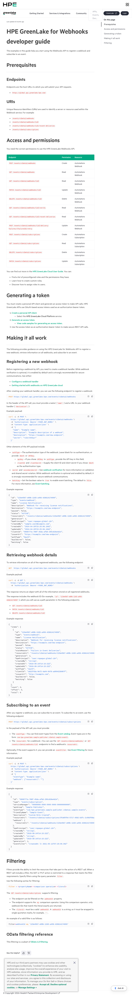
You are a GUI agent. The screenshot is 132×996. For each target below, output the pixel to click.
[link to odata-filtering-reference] (5, 934)
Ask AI (120, 988)
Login (125, 13)
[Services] (127, 4)
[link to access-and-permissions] (5, 140)
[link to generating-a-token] (5, 295)
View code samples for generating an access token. (40, 323)
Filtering (108, 43)
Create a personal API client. (24, 313)
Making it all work (112, 38)
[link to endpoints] (5, 79)
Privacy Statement (40, 975)
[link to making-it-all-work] (5, 338)
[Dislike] (29, 953)
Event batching (42, 484)
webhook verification (52, 470)
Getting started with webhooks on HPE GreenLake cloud (37, 385)
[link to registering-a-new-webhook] (5, 361)
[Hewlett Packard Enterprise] (9, 4)
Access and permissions (114, 29)
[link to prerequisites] (5, 65)
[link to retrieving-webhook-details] (5, 555)
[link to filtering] (5, 861)
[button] (74, 963)
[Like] (23, 953)
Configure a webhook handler (25, 382)
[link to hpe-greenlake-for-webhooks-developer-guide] (5, 37)
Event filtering (77, 750)
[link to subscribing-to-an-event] (5, 705)
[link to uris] (5, 101)
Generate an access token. (23, 320)
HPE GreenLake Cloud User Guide (48, 271)
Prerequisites (110, 24)
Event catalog (64, 734)
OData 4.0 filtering (39, 942)
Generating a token (112, 34)
